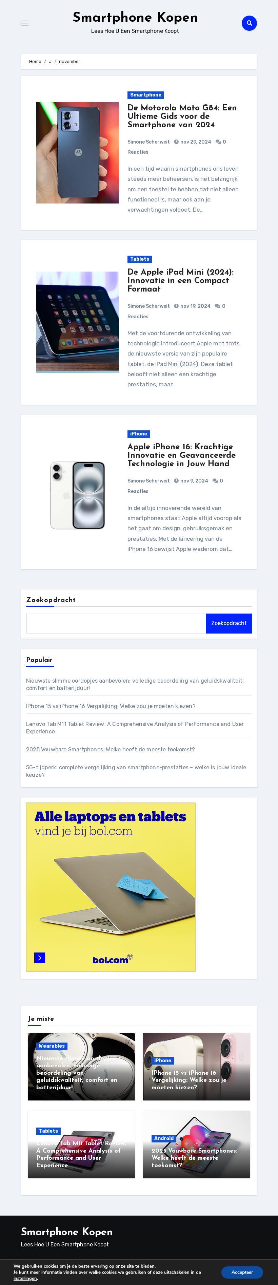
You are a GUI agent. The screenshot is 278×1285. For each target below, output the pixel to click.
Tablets (139, 259)
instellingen (25, 1279)
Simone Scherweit (148, 142)
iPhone (138, 434)
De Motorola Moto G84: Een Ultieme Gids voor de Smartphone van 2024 (182, 116)
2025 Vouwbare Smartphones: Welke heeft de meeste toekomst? (110, 749)
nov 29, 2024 (195, 142)
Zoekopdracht (51, 600)
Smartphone (145, 95)
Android (164, 1138)
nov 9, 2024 (193, 481)
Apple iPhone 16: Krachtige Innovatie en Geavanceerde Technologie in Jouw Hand (181, 455)
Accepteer (242, 1272)
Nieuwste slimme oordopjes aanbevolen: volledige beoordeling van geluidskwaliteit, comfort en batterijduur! (76, 1073)
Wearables (52, 1046)
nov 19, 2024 (195, 306)
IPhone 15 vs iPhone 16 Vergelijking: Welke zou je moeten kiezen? (111, 706)
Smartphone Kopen (135, 18)
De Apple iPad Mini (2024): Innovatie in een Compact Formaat (180, 281)
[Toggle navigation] (24, 23)
